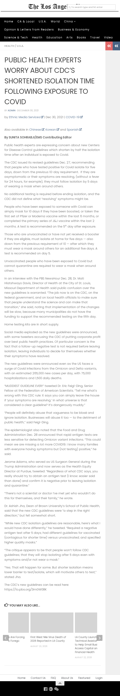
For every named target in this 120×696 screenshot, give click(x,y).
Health (37, 37)
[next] (99, 638)
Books (81, 37)
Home (8, 21)
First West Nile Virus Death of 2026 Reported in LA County (48, 639)
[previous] (6, 638)
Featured (84, 678)
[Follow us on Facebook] (46, 689)
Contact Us (38, 678)
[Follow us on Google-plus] (51, 689)
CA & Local (26, 21)
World (55, 21)
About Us (67, 678)
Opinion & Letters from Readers (29, 29)
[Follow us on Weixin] (56, 689)
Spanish (73, 130)
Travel (95, 37)
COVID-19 (72, 117)
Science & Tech (16, 37)
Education (54, 37)
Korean (51, 130)
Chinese (35, 130)
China (68, 21)
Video (108, 37)
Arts (69, 37)
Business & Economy (74, 29)
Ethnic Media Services (24, 117)
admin (11, 110)
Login (99, 678)
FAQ (53, 678)
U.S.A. (43, 21)
